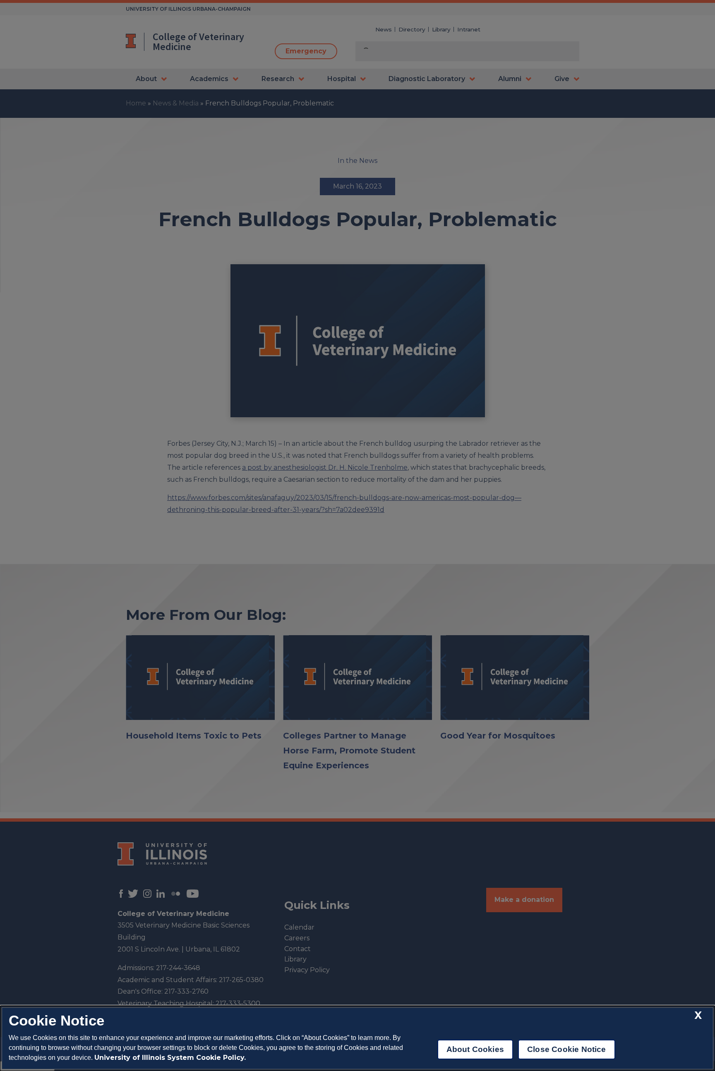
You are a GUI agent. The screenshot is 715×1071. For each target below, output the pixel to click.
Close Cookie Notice (566, 1049)
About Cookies (475, 1049)
